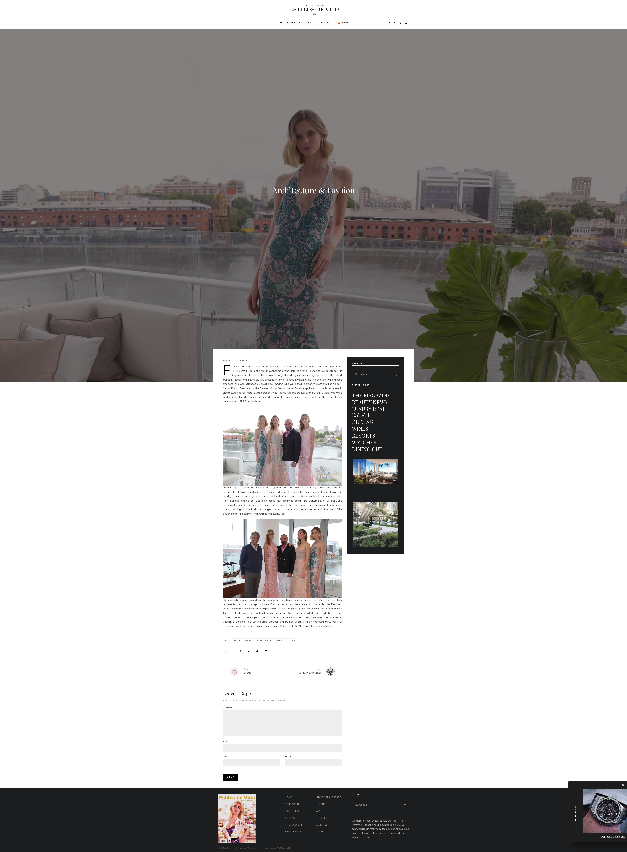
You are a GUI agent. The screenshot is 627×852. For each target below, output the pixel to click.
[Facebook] (389, 22)
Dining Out (367, 449)
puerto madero (264, 640)
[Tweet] (249, 651)
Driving (362, 421)
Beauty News (369, 402)
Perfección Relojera (613, 836)
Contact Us (327, 22)
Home (280, 22)
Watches (364, 442)
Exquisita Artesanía (310, 671)
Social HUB (311, 22)
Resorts (363, 435)
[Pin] (257, 651)
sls (293, 640)
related (282, 640)
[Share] (240, 651)
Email (226, 756)
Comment (228, 707)
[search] (395, 375)
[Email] (266, 651)
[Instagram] (400, 22)
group (237, 640)
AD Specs (290, 818)
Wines (360, 428)
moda (248, 640)
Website (288, 756)
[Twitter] (395, 22)
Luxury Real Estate (369, 411)
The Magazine (294, 22)
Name (226, 741)
